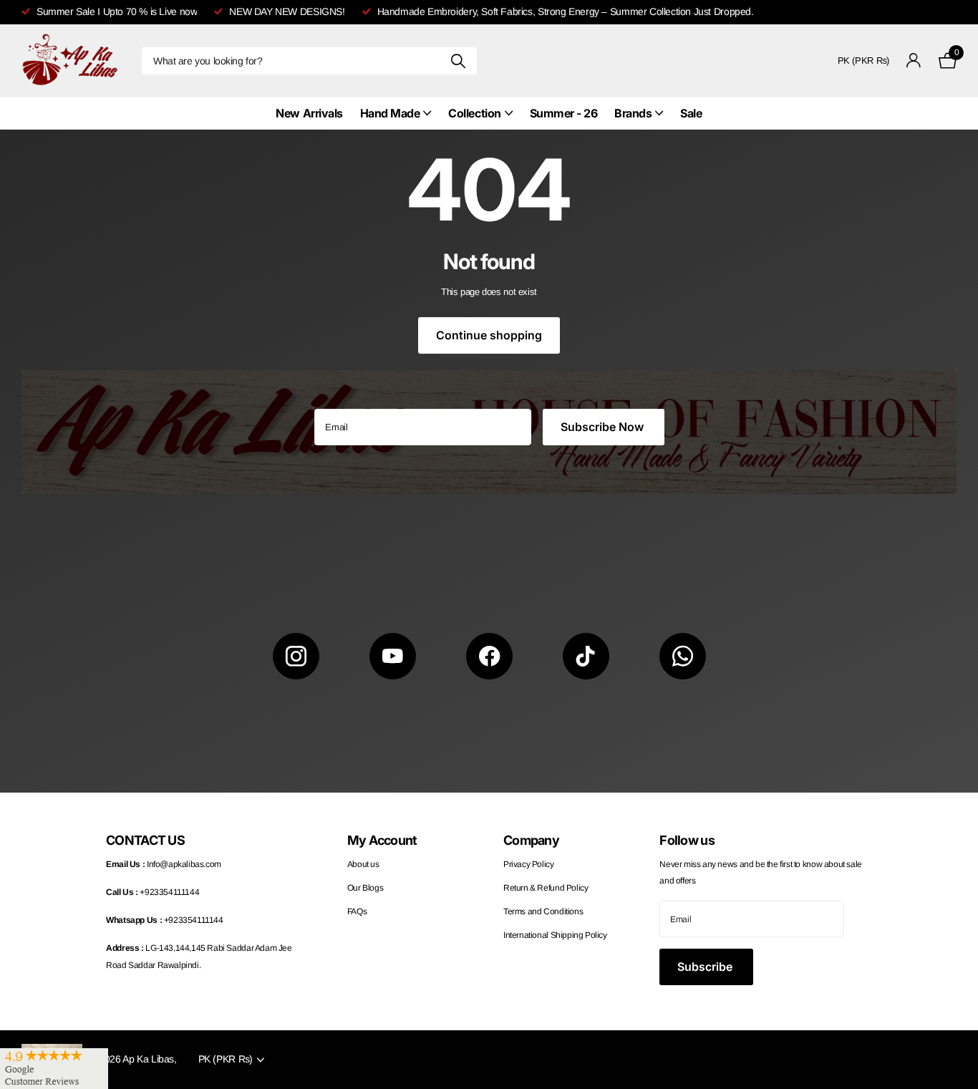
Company (531, 840)
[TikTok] (586, 656)
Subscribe (706, 966)
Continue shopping (489, 335)
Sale (691, 113)
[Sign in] (913, 60)
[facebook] (489, 656)
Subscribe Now (604, 427)
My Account (382, 840)
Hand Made (390, 113)
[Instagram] (296, 656)
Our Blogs (365, 888)
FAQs (357, 911)
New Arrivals (309, 113)
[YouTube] (392, 656)
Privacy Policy (528, 864)
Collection (474, 113)
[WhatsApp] (682, 656)
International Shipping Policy (555, 935)
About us (363, 864)
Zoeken (458, 61)
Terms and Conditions (543, 911)
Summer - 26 (564, 113)
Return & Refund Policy (545, 888)
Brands (633, 113)
